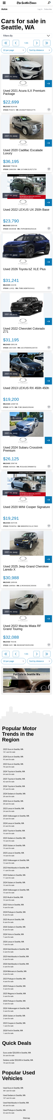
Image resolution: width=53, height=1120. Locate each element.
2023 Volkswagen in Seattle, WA (16, 861)
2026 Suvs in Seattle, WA (13, 802)
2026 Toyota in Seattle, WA (14, 787)
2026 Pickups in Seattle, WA (14, 1002)
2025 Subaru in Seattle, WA (14, 846)
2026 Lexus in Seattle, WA (13, 943)
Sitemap (26, 1118)
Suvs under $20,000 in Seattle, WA (17, 1054)
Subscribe (48, 9)
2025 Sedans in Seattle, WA (14, 839)
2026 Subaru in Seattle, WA (14, 1017)
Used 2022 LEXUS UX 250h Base (26, 209)
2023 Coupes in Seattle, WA (14, 1024)
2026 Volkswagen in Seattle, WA (16, 1009)
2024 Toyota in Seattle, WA (14, 772)
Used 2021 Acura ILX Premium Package (24, 92)
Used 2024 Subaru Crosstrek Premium (22, 449)
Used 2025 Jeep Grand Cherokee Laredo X (26, 568)
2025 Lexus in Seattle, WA (13, 854)
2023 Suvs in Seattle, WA (13, 765)
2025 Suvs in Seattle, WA (13, 750)
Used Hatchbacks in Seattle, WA (16, 1104)
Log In (40, 9)
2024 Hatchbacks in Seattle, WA (16, 950)
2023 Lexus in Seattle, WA (13, 809)
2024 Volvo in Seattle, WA (13, 935)
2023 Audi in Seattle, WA (13, 898)
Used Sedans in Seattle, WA (14, 1096)
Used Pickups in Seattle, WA (14, 1111)
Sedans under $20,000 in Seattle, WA (18, 1061)
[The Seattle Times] (26, 3)
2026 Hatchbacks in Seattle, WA (16, 965)
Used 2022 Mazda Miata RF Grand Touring (22, 627)
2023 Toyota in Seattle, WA (14, 832)
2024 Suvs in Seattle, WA (13, 758)
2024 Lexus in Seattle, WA (13, 824)
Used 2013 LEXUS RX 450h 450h (26, 388)
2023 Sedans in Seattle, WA (14, 876)
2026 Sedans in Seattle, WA (14, 928)
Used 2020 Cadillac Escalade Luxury (23, 152)
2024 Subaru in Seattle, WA (14, 884)
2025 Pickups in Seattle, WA (14, 987)
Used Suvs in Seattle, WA (13, 1089)
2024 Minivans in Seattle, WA (14, 972)
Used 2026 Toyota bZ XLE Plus (24, 269)
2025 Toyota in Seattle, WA (14, 780)
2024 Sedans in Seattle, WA (14, 795)
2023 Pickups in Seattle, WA (14, 980)
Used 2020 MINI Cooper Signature (26, 507)
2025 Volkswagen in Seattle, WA (16, 817)
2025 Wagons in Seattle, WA (14, 995)
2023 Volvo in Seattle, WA (13, 906)
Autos (4, 9)
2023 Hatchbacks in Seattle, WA (16, 869)
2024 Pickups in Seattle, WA (14, 913)
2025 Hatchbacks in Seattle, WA (16, 958)
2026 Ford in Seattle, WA (13, 1032)
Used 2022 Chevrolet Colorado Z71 (24, 330)
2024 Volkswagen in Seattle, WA (16, 891)
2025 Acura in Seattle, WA (13, 921)
